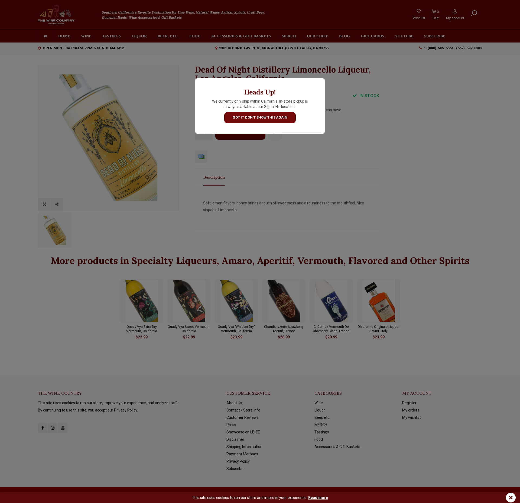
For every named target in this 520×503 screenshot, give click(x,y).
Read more (318, 497)
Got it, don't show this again (260, 117)
